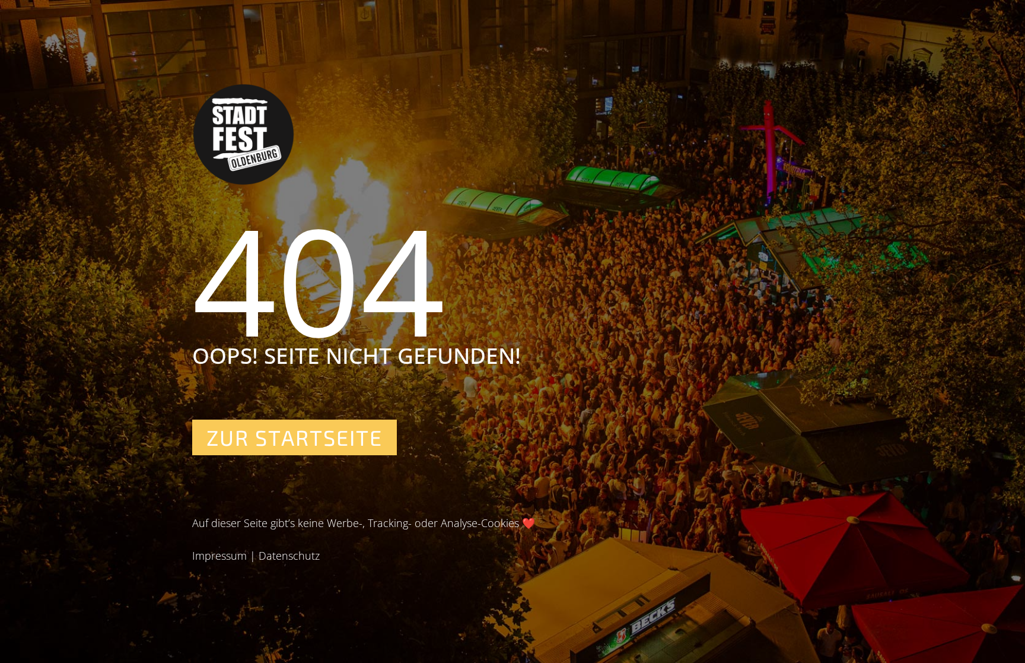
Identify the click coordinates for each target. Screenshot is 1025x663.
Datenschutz (289, 555)
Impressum (219, 555)
